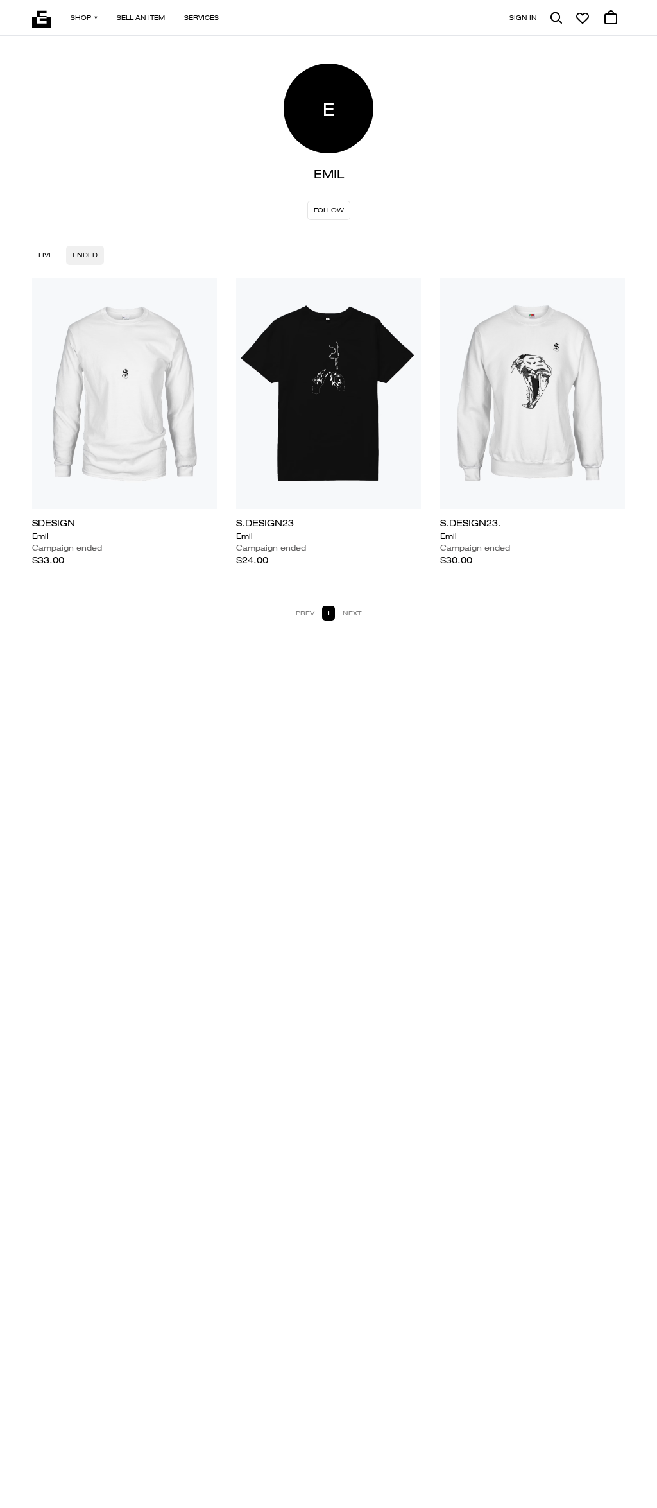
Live (45, 255)
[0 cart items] (611, 18)
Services (201, 17)
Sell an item (141, 17)
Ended (85, 255)
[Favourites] (582, 18)
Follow (329, 210)
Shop (81, 17)
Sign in (523, 17)
